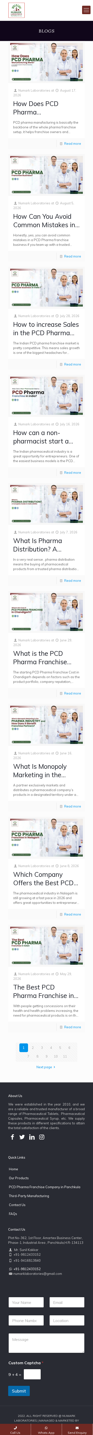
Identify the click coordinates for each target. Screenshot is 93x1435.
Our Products (19, 1178)
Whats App (46, 1433)
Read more (72, 144)
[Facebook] (12, 1137)
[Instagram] (42, 1137)
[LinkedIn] (32, 1137)
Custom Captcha (25, 1363)
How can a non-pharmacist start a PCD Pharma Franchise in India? (41, 445)
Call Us (15, 1433)
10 (56, 1056)
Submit (19, 1391)
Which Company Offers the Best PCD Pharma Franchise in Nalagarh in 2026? (43, 887)
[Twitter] (22, 1137)
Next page (44, 1067)
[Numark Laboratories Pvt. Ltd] (16, 10)
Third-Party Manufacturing (29, 1196)
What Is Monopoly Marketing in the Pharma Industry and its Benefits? (44, 779)
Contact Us (17, 1205)
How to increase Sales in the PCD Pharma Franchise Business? (46, 332)
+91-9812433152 (27, 1269)
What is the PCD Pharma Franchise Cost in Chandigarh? (43, 661)
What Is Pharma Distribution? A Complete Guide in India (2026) (40, 553)
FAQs (13, 1214)
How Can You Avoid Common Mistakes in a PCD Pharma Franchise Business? (44, 229)
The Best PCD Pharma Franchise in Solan (43, 995)
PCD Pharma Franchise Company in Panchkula (44, 1187)
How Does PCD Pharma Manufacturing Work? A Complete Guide (45, 116)
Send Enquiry (77, 1433)
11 (65, 1056)
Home (13, 1169)
